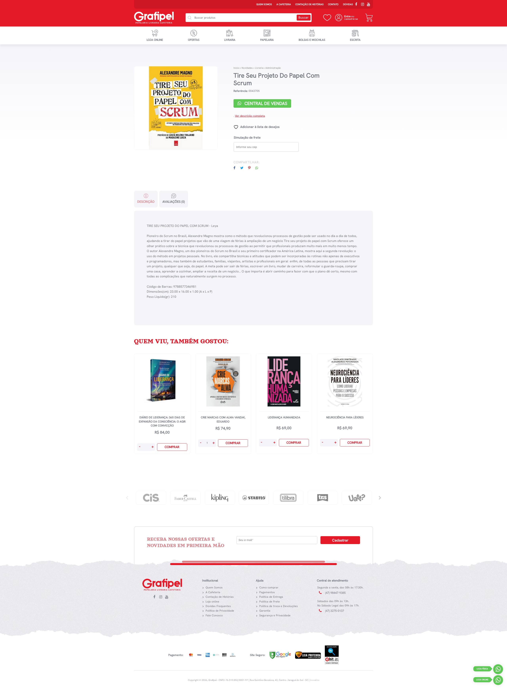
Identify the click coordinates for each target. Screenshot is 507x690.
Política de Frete (269, 601)
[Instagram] (363, 4)
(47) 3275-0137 (334, 611)
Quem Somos (264, 4)
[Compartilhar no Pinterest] (251, 168)
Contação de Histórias (309, 4)
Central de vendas (265, 103)
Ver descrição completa (250, 116)
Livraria (229, 40)
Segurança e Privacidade (275, 615)
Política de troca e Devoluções (278, 606)
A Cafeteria (283, 4)
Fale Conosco (214, 615)
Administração (273, 67)
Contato (333, 4)
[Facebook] (357, 4)
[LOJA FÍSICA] (498, 670)
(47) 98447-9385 (335, 593)
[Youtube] (369, 4)
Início (236, 67)
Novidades (247, 67)
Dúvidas (348, 4)
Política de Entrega (271, 597)
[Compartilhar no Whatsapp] (258, 168)
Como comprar (268, 587)
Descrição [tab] (145, 202)
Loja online (155, 40)
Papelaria (267, 40)
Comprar (172, 447)
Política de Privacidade (220, 610)
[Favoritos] (327, 18)
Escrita (355, 40)
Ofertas (193, 40)
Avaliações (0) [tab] (173, 202)
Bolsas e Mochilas (312, 40)
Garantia (264, 610)
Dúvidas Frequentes (218, 606)
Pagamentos (267, 592)
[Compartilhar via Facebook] (236, 168)
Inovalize (314, 680)
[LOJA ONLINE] (498, 681)
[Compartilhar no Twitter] (243, 168)
